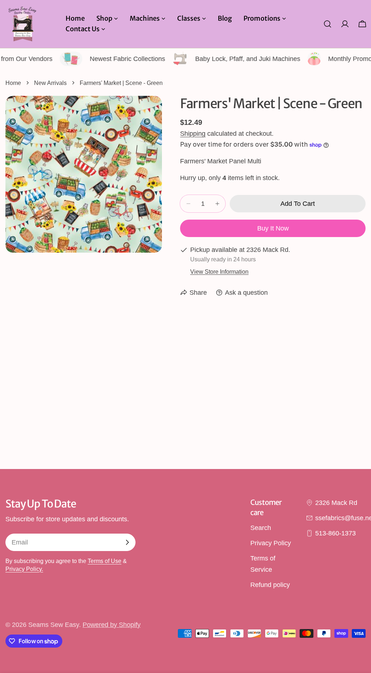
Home (13, 82)
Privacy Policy (270, 543)
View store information (219, 271)
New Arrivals (50, 82)
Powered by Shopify (112, 624)
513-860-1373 (335, 533)
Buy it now (273, 228)
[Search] (327, 24)
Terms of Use (104, 561)
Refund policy (270, 584)
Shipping (192, 133)
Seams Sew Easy (53, 624)
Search (260, 527)
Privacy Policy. (24, 569)
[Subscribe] (127, 542)
